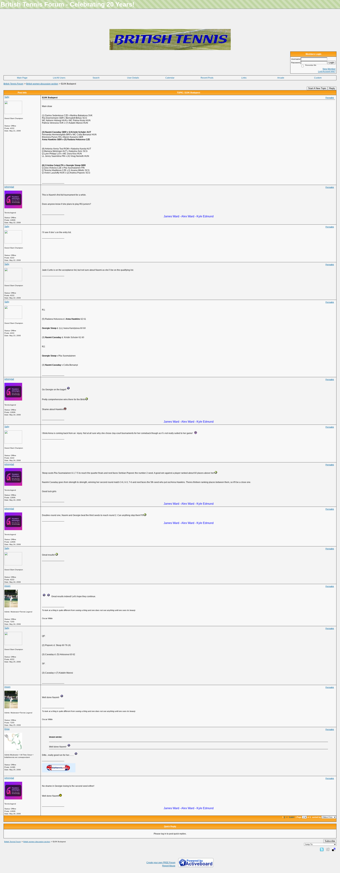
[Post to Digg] (327, 849)
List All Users (59, 78)
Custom (318, 78)
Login (331, 62)
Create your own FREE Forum (160, 862)
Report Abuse (168, 866)
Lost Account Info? (327, 71)
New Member (329, 69)
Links (243, 78)
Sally (6, 97)
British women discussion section (42, 84)
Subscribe (330, 841)
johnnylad (9, 187)
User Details (133, 78)
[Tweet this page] (322, 849)
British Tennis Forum (13, 84)
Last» (292, 817)
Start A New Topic (317, 88)
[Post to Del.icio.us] (333, 849)
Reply (332, 88)
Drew (7, 729)
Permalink (329, 98)
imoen (7, 586)
